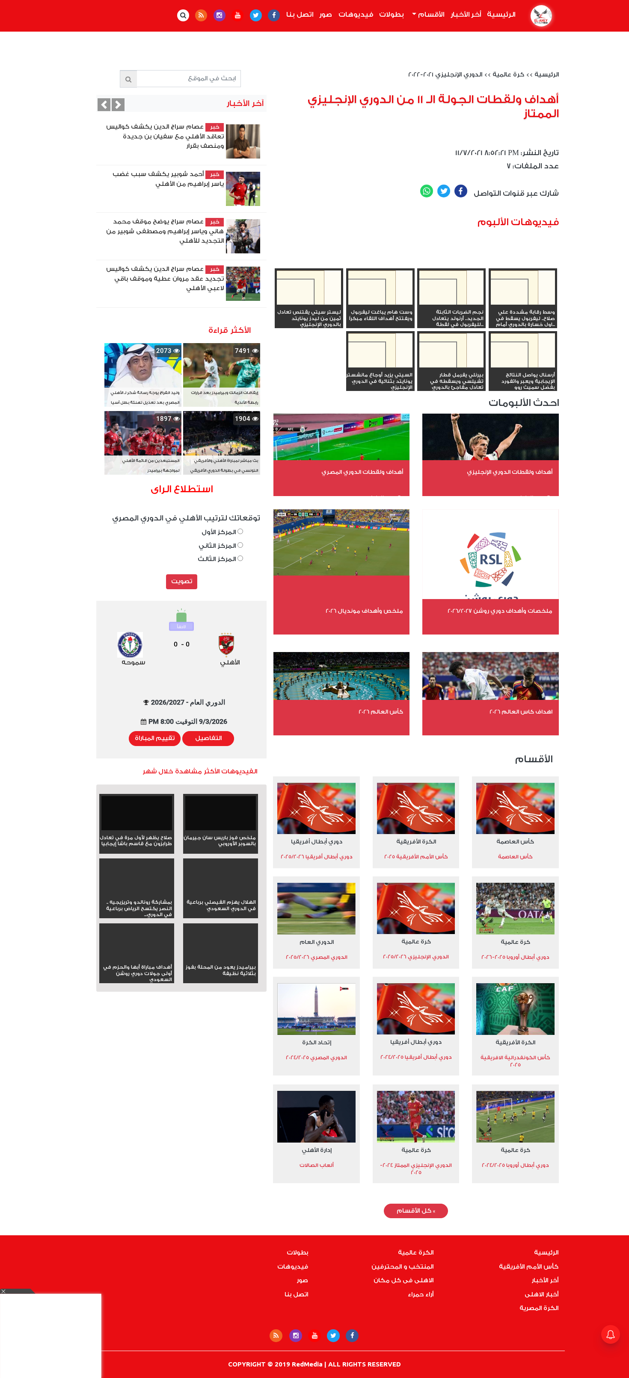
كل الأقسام (416, 1211)
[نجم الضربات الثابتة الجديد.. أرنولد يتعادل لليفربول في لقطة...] (451, 303)
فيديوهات (355, 14)
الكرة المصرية (538, 1308)
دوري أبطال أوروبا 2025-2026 (515, 957)
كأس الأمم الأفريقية (528, 1266)
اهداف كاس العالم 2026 (521, 711)
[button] (104, 104)
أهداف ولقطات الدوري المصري (362, 472)
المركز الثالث (217, 559)
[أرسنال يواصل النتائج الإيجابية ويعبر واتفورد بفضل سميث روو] (523, 365)
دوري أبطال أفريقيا (316, 841)
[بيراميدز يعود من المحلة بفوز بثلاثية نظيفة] (220, 958)
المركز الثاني (218, 545)
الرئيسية (500, 14)
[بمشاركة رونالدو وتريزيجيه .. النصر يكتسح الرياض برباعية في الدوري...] (136, 893)
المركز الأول (219, 532)
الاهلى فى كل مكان (403, 1280)
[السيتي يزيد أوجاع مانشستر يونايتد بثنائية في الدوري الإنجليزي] (380, 365)
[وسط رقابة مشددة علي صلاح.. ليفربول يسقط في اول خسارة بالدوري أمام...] (523, 303)
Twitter (443, 191)
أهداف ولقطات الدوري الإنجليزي (509, 472)
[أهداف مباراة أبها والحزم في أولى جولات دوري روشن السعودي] (136, 958)
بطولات (391, 14)
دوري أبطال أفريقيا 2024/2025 (416, 1057)
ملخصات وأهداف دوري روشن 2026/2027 (500, 611)
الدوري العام (317, 942)
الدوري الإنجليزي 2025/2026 (416, 957)
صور (325, 14)
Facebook (460, 191)
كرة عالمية (508, 74)
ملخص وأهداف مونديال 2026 (364, 611)
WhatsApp (426, 191)
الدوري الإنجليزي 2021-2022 (445, 74)
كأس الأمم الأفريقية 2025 (416, 857)
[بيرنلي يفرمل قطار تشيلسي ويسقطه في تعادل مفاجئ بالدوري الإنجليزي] (451, 365)
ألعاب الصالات (317, 1165)
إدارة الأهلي (317, 1150)
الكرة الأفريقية (416, 841)
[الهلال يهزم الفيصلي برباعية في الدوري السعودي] (220, 893)
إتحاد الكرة (316, 1042)
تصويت (181, 581)
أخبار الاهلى (541, 1294)
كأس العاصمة (515, 841)
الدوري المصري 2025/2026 (316, 957)
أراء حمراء (420, 1294)
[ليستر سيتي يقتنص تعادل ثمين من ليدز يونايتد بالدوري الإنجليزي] (309, 303)
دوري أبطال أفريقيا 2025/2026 (317, 857)
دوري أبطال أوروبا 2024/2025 (515, 1165)
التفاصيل (208, 738)
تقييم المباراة (155, 738)
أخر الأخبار (466, 14)
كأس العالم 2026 (381, 711)
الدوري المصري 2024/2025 (316, 1058)
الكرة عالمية (415, 1252)
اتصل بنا (299, 14)
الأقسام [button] (430, 14)
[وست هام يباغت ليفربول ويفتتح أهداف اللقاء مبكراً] (380, 303)
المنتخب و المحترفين (402, 1266)
